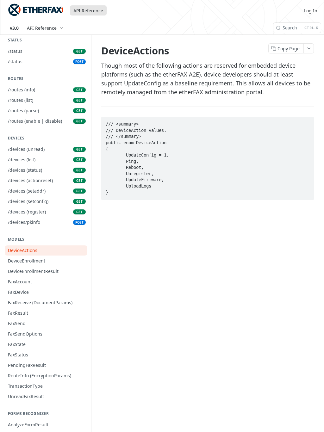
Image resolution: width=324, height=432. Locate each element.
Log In (310, 11)
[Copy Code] (306, 122)
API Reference (88, 11)
